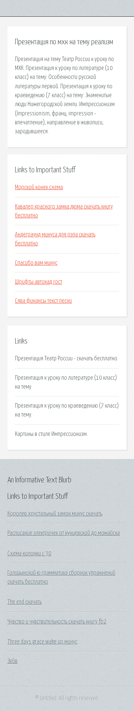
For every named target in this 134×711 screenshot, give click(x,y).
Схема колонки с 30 (29, 554)
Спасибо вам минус (36, 263)
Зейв (12, 661)
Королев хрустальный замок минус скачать (54, 514)
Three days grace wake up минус (42, 642)
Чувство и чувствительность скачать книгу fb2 (56, 622)
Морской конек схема (39, 187)
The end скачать (24, 602)
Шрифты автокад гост (38, 282)
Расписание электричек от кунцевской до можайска (63, 533)
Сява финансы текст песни (43, 301)
